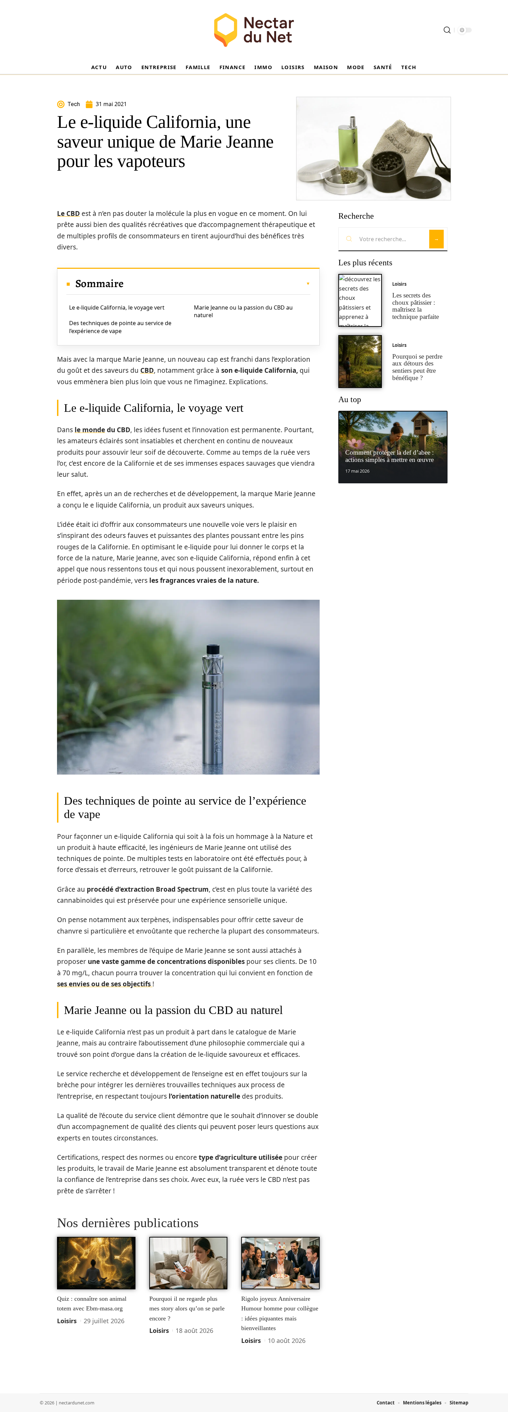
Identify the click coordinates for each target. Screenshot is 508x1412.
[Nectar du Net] (254, 30)
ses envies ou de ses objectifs (104, 983)
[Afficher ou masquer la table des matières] (217, 283)
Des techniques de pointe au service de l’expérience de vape (120, 326)
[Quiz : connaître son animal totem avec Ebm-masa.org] (96, 1263)
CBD (147, 370)
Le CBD (68, 213)
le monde (90, 429)
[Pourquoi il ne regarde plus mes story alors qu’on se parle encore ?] (188, 1263)
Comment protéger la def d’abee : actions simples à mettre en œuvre (389, 456)
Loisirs (67, 1320)
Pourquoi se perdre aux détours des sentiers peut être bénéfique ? (417, 367)
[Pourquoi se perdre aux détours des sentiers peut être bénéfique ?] (360, 361)
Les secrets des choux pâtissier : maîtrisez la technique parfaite (415, 306)
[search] (447, 30)
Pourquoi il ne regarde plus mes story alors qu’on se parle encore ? (187, 1308)
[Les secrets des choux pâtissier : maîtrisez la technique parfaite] (360, 300)
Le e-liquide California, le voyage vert (116, 307)
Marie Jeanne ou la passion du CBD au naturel (243, 311)
